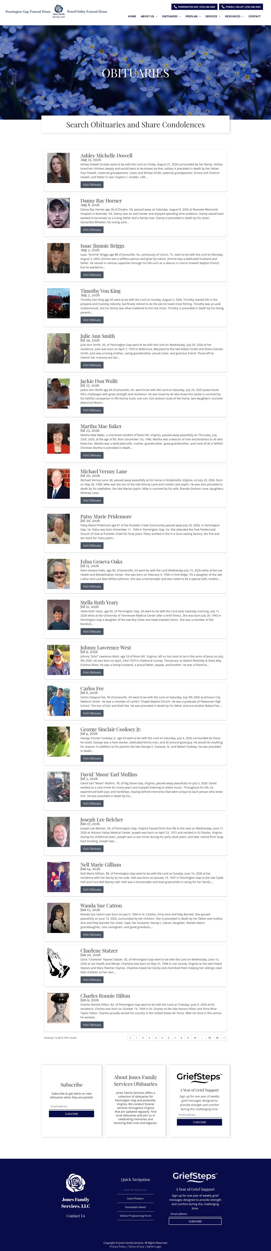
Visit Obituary (92, 184)
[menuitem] (132, 16)
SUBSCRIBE (71, 1114)
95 (209, 1037)
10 (195, 1037)
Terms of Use (136, 1246)
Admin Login (154, 1246)
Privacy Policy (118, 1246)
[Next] (224, 1038)
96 (217, 1037)
